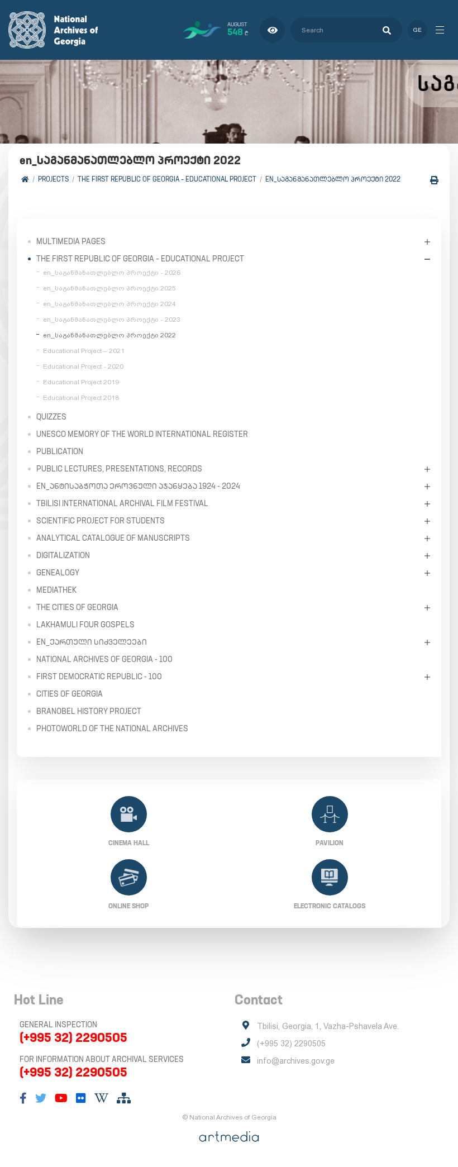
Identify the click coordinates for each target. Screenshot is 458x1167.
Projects (53, 179)
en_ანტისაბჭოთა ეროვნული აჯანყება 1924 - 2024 (138, 486)
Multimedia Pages (71, 241)
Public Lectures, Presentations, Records (119, 469)
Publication (59, 451)
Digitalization (63, 555)
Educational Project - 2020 (83, 366)
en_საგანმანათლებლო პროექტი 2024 (109, 304)
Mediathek (56, 590)
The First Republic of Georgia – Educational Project (167, 179)
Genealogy (57, 573)
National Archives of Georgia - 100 (104, 659)
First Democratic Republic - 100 (99, 676)
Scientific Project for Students (100, 521)
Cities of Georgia (69, 694)
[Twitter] (40, 1098)
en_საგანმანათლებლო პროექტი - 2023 (111, 319)
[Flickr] (81, 1098)
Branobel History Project (88, 711)
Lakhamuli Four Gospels (85, 625)
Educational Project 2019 (81, 382)
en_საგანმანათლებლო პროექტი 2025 (109, 288)
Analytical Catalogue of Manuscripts (113, 538)
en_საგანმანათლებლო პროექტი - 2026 (111, 273)
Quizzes (51, 417)
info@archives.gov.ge (296, 1060)
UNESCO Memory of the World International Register (142, 434)
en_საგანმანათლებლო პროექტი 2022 (332, 179)
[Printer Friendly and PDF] (434, 180)
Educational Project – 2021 (84, 351)
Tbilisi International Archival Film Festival (122, 503)
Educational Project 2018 (81, 398)
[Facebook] (23, 1098)
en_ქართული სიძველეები (91, 642)
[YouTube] (61, 1098)
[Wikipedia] (101, 1098)
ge (417, 30)
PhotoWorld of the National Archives (112, 728)
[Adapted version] (272, 29)
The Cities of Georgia (77, 607)
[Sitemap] (124, 1098)
